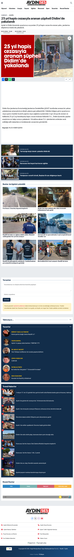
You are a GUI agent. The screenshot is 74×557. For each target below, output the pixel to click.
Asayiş (19, 8)
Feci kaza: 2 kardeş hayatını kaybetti (15, 208)
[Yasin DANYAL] (6, 342)
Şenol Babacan (17, 358)
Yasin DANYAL (16, 341)
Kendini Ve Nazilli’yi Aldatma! (21, 378)
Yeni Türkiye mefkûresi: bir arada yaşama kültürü (27, 352)
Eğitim (33, 8)
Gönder (6, 300)
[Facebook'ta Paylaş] (3, 79)
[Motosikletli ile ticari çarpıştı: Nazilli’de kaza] (54, 250)
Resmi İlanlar (64, 8)
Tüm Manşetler (44, 534)
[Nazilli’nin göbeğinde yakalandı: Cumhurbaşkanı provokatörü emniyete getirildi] (19, 250)
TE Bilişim (41, 554)
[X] (35, 518)
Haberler (4, 15)
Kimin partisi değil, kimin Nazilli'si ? (23, 334)
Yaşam (26, 8)
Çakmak (14, 361)
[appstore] (31, 543)
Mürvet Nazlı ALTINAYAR (19, 332)
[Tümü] (70, 320)
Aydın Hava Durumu (46, 525)
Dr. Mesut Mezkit (17, 349)
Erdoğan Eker (16, 376)
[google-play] (41, 543)
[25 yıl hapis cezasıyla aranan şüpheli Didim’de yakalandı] (37, 56)
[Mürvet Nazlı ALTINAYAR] (6, 333)
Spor (48, 8)
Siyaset (4, 8)
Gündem (12, 8)
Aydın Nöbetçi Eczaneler (10, 525)
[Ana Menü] (2, 3)
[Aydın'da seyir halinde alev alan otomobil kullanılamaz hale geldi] (54, 197)
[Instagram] (38, 518)
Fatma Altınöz (16, 367)
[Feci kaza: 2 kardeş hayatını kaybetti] (19, 197)
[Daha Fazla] (13, 79)
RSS (10, 548)
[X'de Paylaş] (6, 79)
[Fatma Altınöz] (6, 368)
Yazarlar (55, 8)
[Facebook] (32, 518)
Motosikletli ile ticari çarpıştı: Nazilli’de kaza (53, 261)
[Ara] (71, 3)
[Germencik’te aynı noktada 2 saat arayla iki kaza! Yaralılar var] (54, 223)
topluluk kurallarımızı (19, 306)
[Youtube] (41, 518)
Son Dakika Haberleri (9, 538)
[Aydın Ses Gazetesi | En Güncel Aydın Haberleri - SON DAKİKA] (36, 3)
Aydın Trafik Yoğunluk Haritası (48, 529)
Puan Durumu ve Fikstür (10, 534)
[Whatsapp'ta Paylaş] (9, 79)
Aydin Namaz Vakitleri (10, 529)
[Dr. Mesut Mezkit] (6, 350)
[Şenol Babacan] (6, 359)
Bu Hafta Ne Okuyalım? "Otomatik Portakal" (26, 369)
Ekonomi (41, 8)
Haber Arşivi (43, 538)
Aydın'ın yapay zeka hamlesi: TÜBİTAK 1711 (25, 343)
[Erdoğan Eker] (6, 377)
